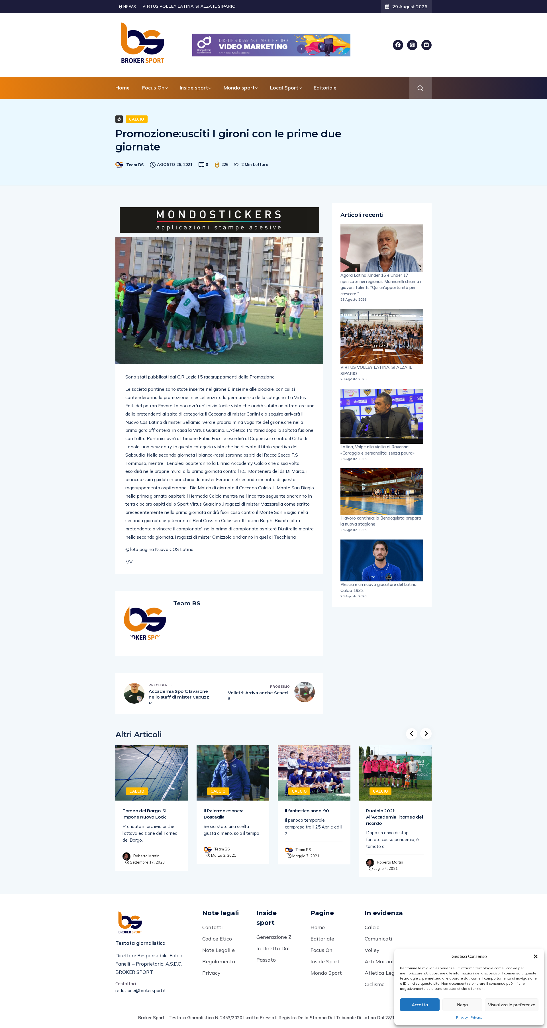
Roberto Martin (146, 856)
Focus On (321, 950)
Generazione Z (273, 937)
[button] (535, 956)
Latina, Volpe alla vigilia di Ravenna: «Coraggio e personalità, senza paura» (377, 450)
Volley (372, 950)
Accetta (420, 1004)
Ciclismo (375, 984)
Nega (462, 1004)
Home (122, 87)
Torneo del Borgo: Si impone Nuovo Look (144, 814)
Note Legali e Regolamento (218, 956)
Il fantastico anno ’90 (307, 810)
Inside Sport (325, 961)
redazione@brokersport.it (140, 990)
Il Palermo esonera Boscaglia (224, 814)
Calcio (136, 119)
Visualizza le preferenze (511, 1004)
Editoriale (325, 87)
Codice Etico (217, 938)
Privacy (462, 1017)
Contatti (212, 927)
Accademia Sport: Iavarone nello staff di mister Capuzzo (179, 697)
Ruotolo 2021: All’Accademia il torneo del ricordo (394, 817)
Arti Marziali (380, 961)
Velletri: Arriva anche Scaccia (258, 695)
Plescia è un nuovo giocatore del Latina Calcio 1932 (378, 587)
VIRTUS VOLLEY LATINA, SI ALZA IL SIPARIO (376, 370)
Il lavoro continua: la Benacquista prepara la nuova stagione (380, 521)
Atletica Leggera (385, 973)
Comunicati (378, 938)
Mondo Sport (326, 973)
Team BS (135, 164)
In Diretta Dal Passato (273, 954)
